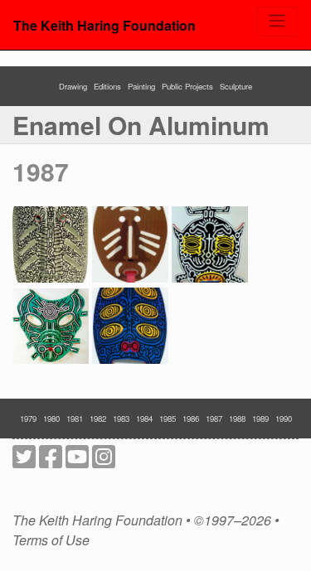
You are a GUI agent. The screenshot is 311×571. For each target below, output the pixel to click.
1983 (121, 418)
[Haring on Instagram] (103, 461)
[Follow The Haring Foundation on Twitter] (24, 461)
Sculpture (236, 86)
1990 (283, 418)
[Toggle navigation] (277, 21)
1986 (190, 418)
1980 (51, 418)
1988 (237, 418)
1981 (74, 418)
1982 (98, 418)
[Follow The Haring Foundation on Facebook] (50, 461)
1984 (144, 418)
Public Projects (187, 86)
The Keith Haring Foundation (104, 25)
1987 (40, 171)
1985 (167, 418)
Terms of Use (51, 540)
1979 (28, 418)
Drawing (73, 86)
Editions (107, 86)
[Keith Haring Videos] (77, 461)
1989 (260, 418)
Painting (141, 86)
